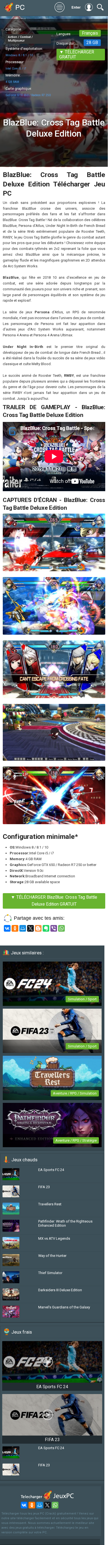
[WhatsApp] (61, 928)
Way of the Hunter (52, 1256)
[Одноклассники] (15, 928)
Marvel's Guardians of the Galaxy (64, 1307)
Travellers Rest (49, 1204)
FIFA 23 (44, 1187)
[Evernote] (46, 928)
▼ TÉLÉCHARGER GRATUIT (76, 55)
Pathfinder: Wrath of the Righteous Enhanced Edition (65, 1223)
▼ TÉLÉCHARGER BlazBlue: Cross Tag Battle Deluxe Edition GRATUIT (54, 901)
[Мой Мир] (22, 928)
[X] (30, 928)
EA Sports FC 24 (51, 1170)
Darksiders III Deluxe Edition (60, 1290)
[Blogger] (38, 928)
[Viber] (53, 928)
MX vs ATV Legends (54, 1238)
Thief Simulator (50, 1273)
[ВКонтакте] (7, 928)
